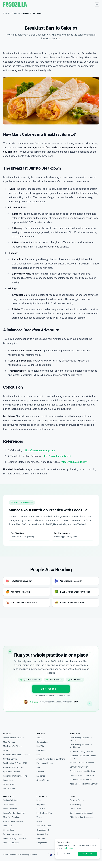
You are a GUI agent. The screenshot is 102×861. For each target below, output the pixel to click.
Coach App (7, 750)
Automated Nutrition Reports (15, 776)
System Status (43, 780)
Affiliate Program (44, 826)
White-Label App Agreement (81, 817)
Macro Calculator (10, 809)
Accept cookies (87, 854)
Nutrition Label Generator (13, 834)
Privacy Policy (75, 804)
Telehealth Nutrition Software (82, 775)
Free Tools (41, 838)
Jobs (39, 767)
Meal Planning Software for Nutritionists (81, 746)
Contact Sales (42, 834)
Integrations (8, 780)
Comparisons (42, 843)
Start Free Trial (48, 689)
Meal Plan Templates (11, 817)
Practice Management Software (83, 771)
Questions (16, 13)
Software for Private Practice (82, 762)
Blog (38, 754)
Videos (39, 817)
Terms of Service (77, 800)
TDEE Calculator (9, 804)
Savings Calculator (10, 800)
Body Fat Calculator (11, 843)
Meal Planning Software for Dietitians (81, 739)
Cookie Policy (75, 809)
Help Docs (41, 804)
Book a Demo (42, 750)
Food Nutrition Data (44, 813)
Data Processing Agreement (81, 813)
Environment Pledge (45, 763)
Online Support (43, 830)
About (39, 738)
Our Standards (42, 742)
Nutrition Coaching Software (81, 751)
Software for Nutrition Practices (16, 754)
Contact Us (41, 771)
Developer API (9, 784)
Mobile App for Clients (12, 746)
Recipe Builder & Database (13, 738)
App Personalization (11, 771)
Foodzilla (6, 13)
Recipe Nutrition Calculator (14, 813)
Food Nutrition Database (13, 821)
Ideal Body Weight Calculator (14, 838)
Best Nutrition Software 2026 (15, 763)
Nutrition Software (10, 759)
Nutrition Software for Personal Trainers (83, 757)
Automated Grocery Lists (13, 767)
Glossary (40, 821)
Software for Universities (80, 767)
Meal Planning (9, 742)
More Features (9, 788)
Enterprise (41, 776)
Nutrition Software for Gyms (81, 779)
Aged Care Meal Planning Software (84, 784)
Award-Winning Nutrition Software (51, 759)
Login (39, 800)
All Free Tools (8, 830)
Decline (67, 854)
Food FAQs (7, 826)
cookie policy (68, 848)
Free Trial (40, 746)
